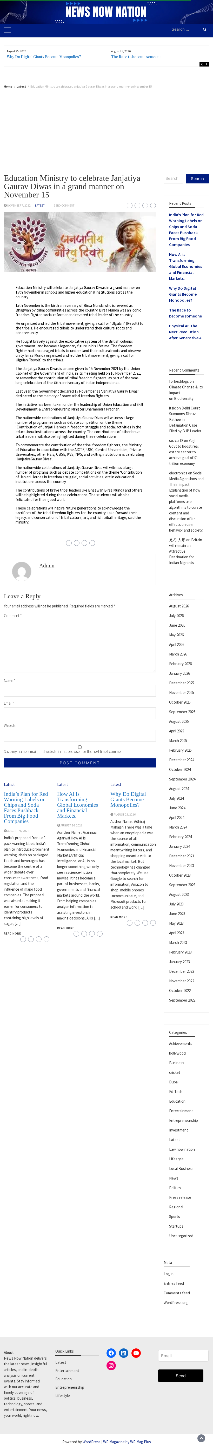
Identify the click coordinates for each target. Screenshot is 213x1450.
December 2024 (181, 759)
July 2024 (176, 798)
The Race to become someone (136, 56)
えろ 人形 (177, 539)
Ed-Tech (175, 1091)
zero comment (64, 205)
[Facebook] (111, 1353)
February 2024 (180, 836)
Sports (174, 1216)
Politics (175, 1187)
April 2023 (176, 932)
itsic (172, 408)
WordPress (92, 1441)
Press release (180, 1197)
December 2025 (181, 682)
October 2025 (180, 702)
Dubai (173, 1082)
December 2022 (181, 971)
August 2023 (179, 894)
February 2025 (180, 750)
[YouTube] (136, 1353)
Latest (40, 205)
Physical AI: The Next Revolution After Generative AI (186, 331)
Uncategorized (181, 1235)
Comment (13, 615)
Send (181, 1375)
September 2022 (182, 1000)
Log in (169, 1273)
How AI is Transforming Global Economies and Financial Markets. (77, 805)
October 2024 (180, 769)
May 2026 (176, 634)
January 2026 (179, 673)
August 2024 (179, 788)
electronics (178, 473)
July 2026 (176, 615)
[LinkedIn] (123, 1353)
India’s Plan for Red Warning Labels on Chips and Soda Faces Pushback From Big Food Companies (26, 807)
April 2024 (176, 817)
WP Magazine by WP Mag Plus (127, 1441)
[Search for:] (185, 29)
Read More (12, 933)
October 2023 (180, 875)
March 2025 (178, 740)
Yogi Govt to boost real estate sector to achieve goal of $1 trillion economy (183, 452)
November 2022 (181, 980)
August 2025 (179, 721)
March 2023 (178, 942)
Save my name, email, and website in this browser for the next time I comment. (64, 751)
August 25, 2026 (125, 814)
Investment (178, 1130)
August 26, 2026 (18, 831)
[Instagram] (111, 1365)
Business (176, 1062)
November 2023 (181, 865)
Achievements (180, 1043)
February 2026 (180, 663)
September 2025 (182, 711)
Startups (176, 1226)
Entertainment (181, 1110)
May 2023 (176, 923)
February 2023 (180, 952)
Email (9, 703)
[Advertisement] (106, 127)
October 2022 (180, 990)
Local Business (181, 1168)
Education (177, 1101)
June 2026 (177, 625)
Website (10, 725)
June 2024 (177, 807)
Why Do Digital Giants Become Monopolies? (44, 56)
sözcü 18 (176, 440)
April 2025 (176, 731)
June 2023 (177, 913)
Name (10, 680)
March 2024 (178, 827)
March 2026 (178, 654)
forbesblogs (179, 381)
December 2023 (181, 855)
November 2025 (181, 692)
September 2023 (182, 884)
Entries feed (174, 1283)
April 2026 (176, 644)
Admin (47, 565)
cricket (174, 1072)
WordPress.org (176, 1302)
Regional (176, 1206)
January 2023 (179, 961)
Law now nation (182, 1149)
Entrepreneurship (183, 1120)
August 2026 (179, 606)
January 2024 (179, 846)
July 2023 (176, 904)
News (173, 1178)
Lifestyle (176, 1158)
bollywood (177, 1053)
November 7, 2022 (19, 205)
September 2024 (182, 779)
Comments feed (177, 1292)
